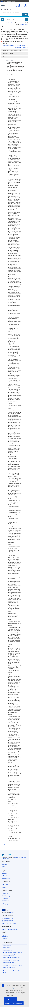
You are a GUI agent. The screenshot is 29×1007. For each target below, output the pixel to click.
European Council (6, 947)
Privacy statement (6, 878)
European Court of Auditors (8, 955)
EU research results (6, 896)
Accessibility (4, 877)
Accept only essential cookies (13, 1003)
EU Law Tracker (5, 904)
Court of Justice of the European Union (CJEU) (12, 952)
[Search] (26, 19)
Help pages (4, 864)
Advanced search (24, 24)
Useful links (4, 887)
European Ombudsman (7, 964)
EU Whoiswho (5, 898)
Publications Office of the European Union (11, 970)
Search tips (10, 22)
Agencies (4, 972)
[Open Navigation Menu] (2, 19)
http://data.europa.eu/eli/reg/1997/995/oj (14, 45)
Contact (3, 866)
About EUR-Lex (5, 884)
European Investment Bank (8, 962)
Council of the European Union (8, 949)
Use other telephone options (8, 920)
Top (4, 844)
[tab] (14, 50)
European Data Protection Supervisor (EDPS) (12, 965)
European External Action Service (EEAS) (11, 957)
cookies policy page (11, 988)
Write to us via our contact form (9, 921)
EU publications (5, 900)
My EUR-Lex (19, 6)
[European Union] (5, 910)
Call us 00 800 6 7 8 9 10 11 (8, 918)
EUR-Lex (6, 9)
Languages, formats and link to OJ (12, 50)
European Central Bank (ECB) (8, 954)
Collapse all (25, 47)
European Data (5, 893)
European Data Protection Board (9, 967)
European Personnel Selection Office (10, 969)
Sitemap (3, 868)
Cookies (3, 940)
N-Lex (3, 903)
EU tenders (4, 895)
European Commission (7, 950)
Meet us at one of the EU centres (9, 923)
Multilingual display (8, 53)
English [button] (25, 6)
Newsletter (4, 886)
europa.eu (12, 912)
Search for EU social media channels (10, 929)
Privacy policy (5, 936)
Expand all (18, 47)
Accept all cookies (10, 999)
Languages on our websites (8, 935)
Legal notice (4, 873)
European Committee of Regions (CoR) (10, 960)
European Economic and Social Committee (11, 959)
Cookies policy (5, 875)
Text (4, 56)
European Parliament (6, 945)
